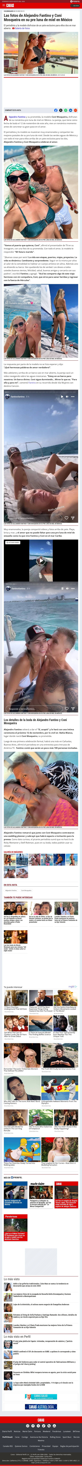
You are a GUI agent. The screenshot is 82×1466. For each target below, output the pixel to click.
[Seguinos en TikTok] (43, 1425)
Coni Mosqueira (26, 890)
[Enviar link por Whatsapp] (65, 110)
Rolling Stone (55, 1437)
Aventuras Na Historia (39, 1437)
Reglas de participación (69, 1446)
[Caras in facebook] (33, 1425)
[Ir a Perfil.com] (75, 2)
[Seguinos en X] (38, 1425)
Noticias (17, 1431)
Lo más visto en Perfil (17, 1336)
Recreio (77, 1437)
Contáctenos (35, 1446)
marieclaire (41, 1184)
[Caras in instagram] (27, 1425)
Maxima (41, 1440)
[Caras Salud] (41, 1399)
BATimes (76, 1431)
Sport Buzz (67, 1437)
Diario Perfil (7, 1431)
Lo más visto (12, 1279)
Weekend (46, 1431)
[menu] (3, 6)
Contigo (25, 1437)
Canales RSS (8, 1446)
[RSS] (49, 1425)
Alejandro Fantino (11, 890)
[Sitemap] (54, 1425)
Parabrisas (56, 1431)
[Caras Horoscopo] (41, 1409)
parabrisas (15, 1217)
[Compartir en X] (60, 110)
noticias (15, 1184)
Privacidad (46, 1446)
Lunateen (67, 1431)
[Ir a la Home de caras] (10, 6)
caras (66, 1184)
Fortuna (37, 1431)
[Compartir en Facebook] (55, 110)
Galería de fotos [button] (22, 28)
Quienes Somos (21, 1446)
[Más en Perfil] (16, 1177)
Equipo (55, 1446)
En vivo (76, 6)
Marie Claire (27, 1431)
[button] (41, 55)
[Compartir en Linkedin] (70, 110)
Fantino (32, 382)
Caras (17, 1437)
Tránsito (41, 1449)
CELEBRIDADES (8, 11)
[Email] (75, 110)
